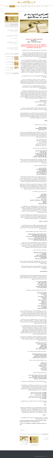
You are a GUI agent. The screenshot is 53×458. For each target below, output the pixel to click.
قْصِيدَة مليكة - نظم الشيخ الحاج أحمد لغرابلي (12, 48)
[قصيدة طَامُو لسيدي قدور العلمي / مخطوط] (16, 58)
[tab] (11, 14)
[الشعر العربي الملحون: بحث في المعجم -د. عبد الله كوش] (34, 26)
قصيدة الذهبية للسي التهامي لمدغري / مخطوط (9, 62)
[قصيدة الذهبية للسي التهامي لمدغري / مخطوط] (16, 63)
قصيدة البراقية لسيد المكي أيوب (14, 24)
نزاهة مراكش (46, 437)
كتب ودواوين (17, 6)
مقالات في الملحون (12, 6)
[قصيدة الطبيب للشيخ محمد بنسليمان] (34, 439)
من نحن (42, 6)
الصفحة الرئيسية (46, 6)
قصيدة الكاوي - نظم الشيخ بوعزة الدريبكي (13, 30)
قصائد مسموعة (33, 6)
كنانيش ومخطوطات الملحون (23, 6)
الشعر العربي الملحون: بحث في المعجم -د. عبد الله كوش (36, 15)
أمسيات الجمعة (7, 6)
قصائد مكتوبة (38, 6)
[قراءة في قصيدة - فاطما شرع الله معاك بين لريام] (24, 438)
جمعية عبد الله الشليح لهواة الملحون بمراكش (40, 456)
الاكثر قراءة (11, 13)
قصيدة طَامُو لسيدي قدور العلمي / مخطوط (9, 57)
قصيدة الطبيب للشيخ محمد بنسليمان (34, 444)
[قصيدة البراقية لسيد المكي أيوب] (11, 19)
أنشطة (47, 439)
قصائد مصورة (29, 6)
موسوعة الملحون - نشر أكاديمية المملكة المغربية (12, 42)
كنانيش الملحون (11, 59)
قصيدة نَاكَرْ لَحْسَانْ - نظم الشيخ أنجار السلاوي (12, 36)
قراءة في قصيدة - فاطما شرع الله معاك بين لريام (24, 442)
